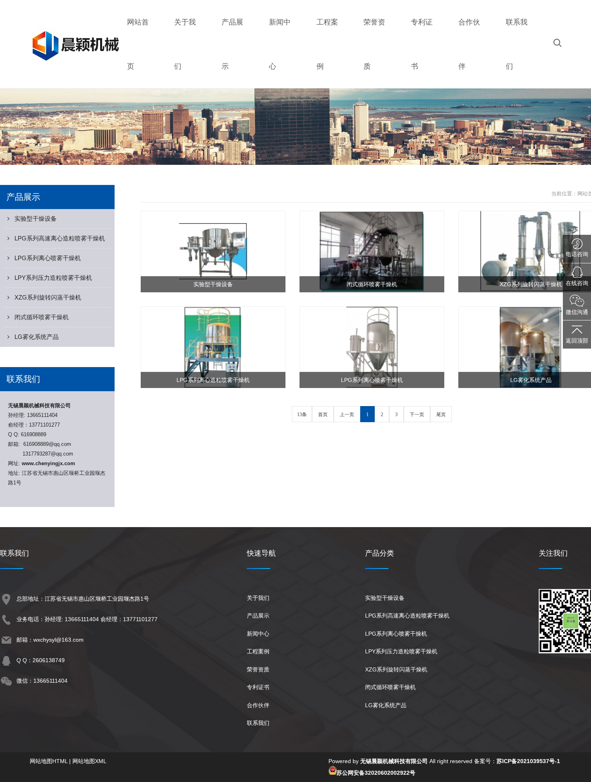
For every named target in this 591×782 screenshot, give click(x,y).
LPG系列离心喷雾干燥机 (47, 258)
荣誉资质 (258, 669)
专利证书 (258, 687)
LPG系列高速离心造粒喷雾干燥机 (59, 238)
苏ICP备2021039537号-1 (528, 761)
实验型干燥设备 (35, 218)
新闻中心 (258, 633)
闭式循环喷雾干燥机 (41, 317)
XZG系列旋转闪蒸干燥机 (47, 297)
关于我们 (258, 598)
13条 (302, 414)
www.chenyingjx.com (48, 463)
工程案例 (258, 651)
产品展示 (258, 615)
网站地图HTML (49, 761)
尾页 (441, 414)
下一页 (417, 414)
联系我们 (258, 723)
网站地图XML (89, 761)
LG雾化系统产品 (36, 336)
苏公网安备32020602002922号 (376, 773)
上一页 (347, 414)
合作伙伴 (258, 705)
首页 (323, 414)
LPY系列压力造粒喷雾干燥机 (53, 277)
